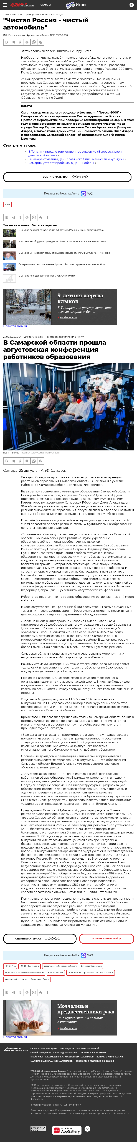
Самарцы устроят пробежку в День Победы (61, 163)
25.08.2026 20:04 (12, 337)
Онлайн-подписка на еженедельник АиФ (54, 1053)
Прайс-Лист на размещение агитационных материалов (62, 1057)
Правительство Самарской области (40, 452)
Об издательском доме (44, 1048)
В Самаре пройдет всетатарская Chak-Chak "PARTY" (47, 275)
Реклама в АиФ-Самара (93, 1053)
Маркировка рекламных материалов (52, 1061)
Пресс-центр (67, 1048)
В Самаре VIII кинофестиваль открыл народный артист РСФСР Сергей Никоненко (64, 252)
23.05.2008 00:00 (12, 14)
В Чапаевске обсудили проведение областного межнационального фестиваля (63, 241)
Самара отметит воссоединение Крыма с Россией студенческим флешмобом (62, 264)
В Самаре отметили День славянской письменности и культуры (76, 159)
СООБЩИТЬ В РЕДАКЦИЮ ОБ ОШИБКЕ (94, 1061)
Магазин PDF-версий (88, 1048)
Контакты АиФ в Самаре (110, 1057)
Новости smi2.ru (15, 326)
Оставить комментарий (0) (106, 939)
